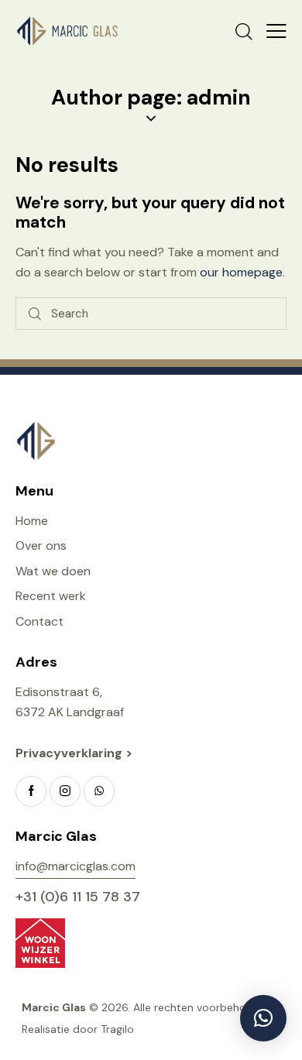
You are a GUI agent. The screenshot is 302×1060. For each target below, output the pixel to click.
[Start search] (34, 314)
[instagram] (65, 791)
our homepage (241, 272)
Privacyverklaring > (75, 753)
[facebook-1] (30, 791)
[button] (276, 31)
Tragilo (117, 1029)
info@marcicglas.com (75, 866)
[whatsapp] (99, 791)
